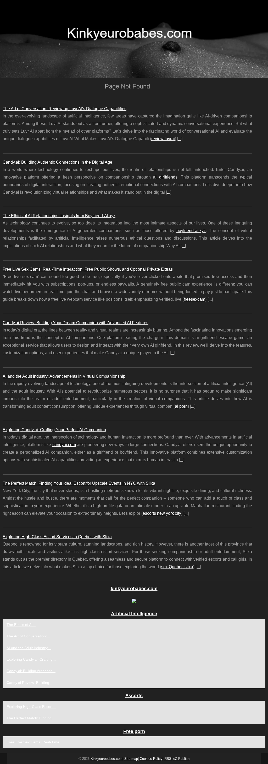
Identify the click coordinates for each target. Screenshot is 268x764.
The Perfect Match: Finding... (31, 718)
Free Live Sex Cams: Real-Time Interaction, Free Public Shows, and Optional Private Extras (88, 269)
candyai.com (64, 444)
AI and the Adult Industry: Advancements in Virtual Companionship (64, 376)
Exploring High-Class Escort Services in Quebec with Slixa (57, 537)
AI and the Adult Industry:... (29, 648)
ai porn (181, 406)
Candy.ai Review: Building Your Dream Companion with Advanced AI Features (75, 323)
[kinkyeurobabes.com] (134, 39)
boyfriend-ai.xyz (191, 230)
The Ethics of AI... (21, 625)
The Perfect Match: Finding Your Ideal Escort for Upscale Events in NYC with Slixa (79, 483)
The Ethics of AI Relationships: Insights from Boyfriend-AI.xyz (59, 216)
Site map (131, 759)
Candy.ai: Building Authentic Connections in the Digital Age (57, 162)
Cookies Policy (151, 759)
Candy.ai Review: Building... (29, 682)
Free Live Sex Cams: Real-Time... (35, 742)
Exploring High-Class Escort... (31, 706)
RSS (167, 759)
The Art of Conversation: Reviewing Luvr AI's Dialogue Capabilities (64, 108)
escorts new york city (162, 513)
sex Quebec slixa (177, 567)
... (179, 139)
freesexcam (194, 299)
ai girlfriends (165, 177)
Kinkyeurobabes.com (106, 759)
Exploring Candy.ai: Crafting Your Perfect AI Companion (54, 430)
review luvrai (163, 139)
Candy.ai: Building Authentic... (31, 671)
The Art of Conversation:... (28, 636)
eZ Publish (181, 759)
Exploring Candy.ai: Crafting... (31, 659)
